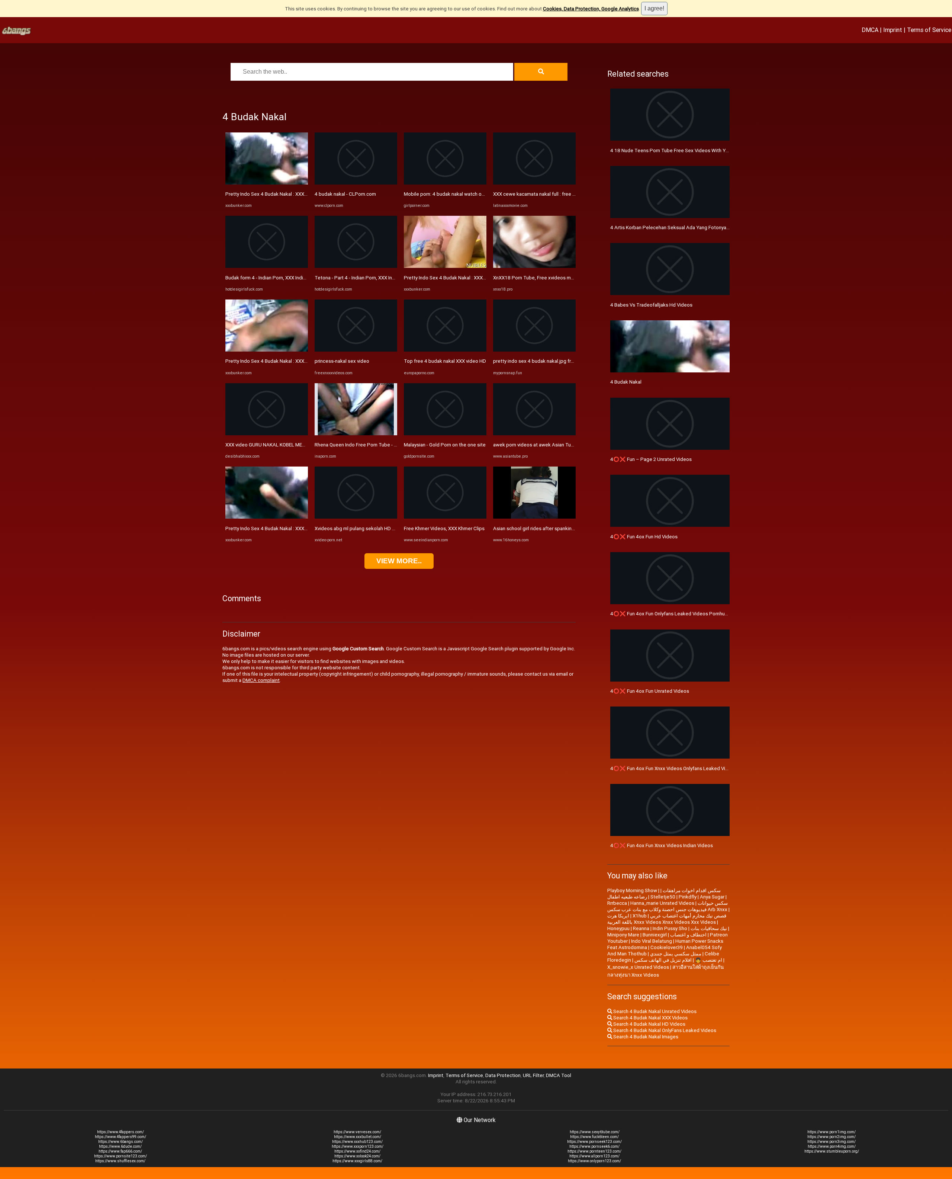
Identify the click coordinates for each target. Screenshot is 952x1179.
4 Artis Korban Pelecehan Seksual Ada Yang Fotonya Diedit (675, 227)
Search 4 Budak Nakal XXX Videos (650, 1018)
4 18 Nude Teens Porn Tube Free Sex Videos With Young (673, 150)
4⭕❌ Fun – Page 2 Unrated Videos (651, 459)
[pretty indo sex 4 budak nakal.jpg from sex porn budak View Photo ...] (534, 350)
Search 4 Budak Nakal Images (645, 1037)
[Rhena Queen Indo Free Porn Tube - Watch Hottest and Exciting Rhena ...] (356, 433)
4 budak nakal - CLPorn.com (345, 194)
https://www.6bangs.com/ (120, 1141)
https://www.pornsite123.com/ (120, 1156)
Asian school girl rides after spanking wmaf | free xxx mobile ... (561, 528)
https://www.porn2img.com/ (831, 1136)
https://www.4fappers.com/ (120, 1132)
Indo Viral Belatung (651, 941)
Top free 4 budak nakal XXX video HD (445, 361)
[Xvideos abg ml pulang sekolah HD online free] (356, 517)
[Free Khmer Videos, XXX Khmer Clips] (445, 517)
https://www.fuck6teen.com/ (594, 1136)
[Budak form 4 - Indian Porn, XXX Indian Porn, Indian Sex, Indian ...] (266, 266)
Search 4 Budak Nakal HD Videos (648, 1024)
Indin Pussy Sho (670, 928)
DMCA (870, 29)
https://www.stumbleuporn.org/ (831, 1151)
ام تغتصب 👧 (708, 960)
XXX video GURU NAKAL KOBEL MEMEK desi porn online (286, 445)
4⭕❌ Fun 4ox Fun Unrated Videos (649, 691)
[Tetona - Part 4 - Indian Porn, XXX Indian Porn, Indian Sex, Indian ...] (356, 266)
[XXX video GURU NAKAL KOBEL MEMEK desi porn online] (266, 433)
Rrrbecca (617, 903)
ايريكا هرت (618, 916)
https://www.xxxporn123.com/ (357, 1146)
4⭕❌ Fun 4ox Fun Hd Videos (644, 537)
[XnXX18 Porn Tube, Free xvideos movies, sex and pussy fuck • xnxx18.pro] (534, 266)
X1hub (640, 916)
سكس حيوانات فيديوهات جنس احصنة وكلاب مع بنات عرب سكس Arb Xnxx (667, 906)
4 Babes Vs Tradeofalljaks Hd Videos (651, 305)
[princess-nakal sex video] (356, 350)
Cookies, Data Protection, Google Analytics (591, 9)
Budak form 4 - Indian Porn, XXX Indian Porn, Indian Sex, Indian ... (294, 278)
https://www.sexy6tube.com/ (595, 1132)
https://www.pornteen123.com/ (594, 1151)
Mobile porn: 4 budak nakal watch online (448, 194)
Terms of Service (929, 29)
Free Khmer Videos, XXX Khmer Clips (444, 528)
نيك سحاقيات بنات (709, 928)
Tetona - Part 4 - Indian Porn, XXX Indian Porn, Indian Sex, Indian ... (386, 278)
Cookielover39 (666, 947)
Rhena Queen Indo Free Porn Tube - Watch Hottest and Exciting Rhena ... (394, 445)
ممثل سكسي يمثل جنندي (675, 954)
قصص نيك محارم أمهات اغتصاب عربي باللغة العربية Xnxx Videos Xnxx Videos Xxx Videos (666, 919)
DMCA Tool (558, 1075)
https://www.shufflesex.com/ (120, 1161)
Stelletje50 (662, 897)
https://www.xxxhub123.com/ (357, 1141)
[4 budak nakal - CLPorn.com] (356, 183)
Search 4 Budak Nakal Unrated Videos (654, 1011)
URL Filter (533, 1075)
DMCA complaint (261, 680)
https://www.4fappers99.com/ (120, 1136)
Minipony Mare (623, 935)
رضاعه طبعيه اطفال (627, 897)
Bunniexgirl (655, 935)
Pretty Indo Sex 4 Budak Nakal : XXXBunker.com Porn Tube (289, 194)
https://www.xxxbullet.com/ (357, 1136)
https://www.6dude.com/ (120, 1146)
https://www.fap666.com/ (120, 1151)
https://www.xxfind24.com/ (357, 1151)
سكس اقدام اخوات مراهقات (692, 890)
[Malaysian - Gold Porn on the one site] (445, 433)
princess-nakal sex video (342, 361)
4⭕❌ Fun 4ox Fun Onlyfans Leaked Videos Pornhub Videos (677, 614)
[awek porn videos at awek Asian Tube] (534, 433)
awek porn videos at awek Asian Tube (535, 445)
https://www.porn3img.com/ (831, 1141)
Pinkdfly (688, 897)
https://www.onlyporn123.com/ (594, 1161)
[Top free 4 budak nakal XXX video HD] (445, 350)
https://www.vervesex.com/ (357, 1132)
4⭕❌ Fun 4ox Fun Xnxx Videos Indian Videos (661, 845)
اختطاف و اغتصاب (688, 935)
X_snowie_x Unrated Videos (638, 967)
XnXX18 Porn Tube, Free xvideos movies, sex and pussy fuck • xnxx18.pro (574, 278)
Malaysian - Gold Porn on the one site (445, 445)
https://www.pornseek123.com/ (594, 1141)
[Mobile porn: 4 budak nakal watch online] (445, 183)
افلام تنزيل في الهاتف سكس (663, 960)
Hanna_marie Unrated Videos (662, 903)
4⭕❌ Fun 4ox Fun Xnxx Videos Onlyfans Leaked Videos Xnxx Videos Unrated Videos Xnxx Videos (720, 768)
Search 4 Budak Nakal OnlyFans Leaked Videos (664, 1030)
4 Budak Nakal (625, 382)
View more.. (399, 561)
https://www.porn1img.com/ (831, 1132)
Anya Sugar (712, 897)
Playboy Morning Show (632, 890)
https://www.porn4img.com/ (832, 1146)
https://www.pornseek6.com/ (594, 1146)
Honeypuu (618, 928)
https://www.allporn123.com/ (594, 1156)
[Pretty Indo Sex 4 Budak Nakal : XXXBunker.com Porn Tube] (266, 183)
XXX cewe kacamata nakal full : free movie (539, 194)
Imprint (892, 29)
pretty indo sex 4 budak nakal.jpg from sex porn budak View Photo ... (568, 361)
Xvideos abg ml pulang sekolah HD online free (365, 528)
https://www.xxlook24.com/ (357, 1156)
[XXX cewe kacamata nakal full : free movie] (534, 183)
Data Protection (503, 1075)
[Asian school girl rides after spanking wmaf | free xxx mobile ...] (534, 517)
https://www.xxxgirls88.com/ (357, 1161)
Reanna (641, 928)
